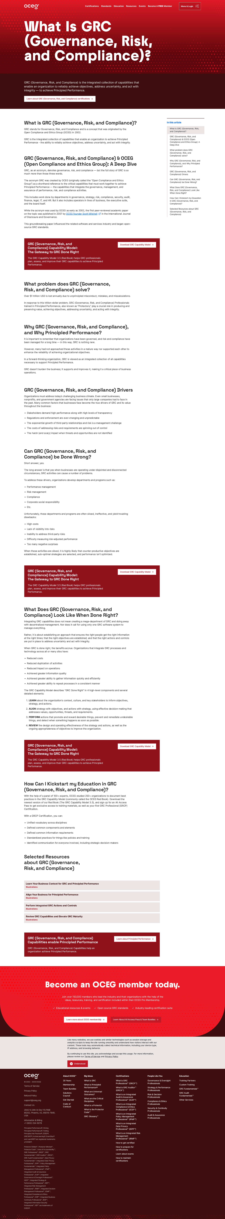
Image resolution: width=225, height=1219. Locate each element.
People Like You (155, 1076)
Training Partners (187, 1080)
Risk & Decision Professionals (154, 1095)
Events (142, 6)
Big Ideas (88, 1076)
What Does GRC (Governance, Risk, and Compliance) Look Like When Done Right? (184, 190)
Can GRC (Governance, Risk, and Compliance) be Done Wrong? (185, 180)
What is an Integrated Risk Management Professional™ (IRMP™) (128, 1136)
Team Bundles (69, 1089)
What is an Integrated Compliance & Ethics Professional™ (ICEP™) (126, 1107)
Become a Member (160, 6)
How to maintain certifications (123, 1159)
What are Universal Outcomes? (93, 1093)
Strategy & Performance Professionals (159, 1088)
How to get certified (125, 1143)
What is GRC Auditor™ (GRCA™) (126, 1088)
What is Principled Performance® (92, 1086)
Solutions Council (67, 1094)
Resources (131, 6)
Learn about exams (125, 1154)
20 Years (67, 1080)
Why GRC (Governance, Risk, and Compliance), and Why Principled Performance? (185, 164)
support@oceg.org (32, 1100)
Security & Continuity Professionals (157, 1109)
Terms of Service (92, 1056)
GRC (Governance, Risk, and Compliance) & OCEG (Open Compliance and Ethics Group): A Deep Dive (185, 140)
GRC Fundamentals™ (188, 1089)
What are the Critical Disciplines (93, 1100)
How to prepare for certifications (125, 1148)
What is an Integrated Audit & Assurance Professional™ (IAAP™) (126, 1097)
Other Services (186, 1100)
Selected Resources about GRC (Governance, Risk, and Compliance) (184, 212)
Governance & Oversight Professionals (159, 1082)
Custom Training (187, 1085)
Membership (69, 1085)
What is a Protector (93, 1105)
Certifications (92, 6)
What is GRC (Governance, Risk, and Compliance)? (184, 130)
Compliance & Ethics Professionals (157, 1102)
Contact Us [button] (29, 1105)
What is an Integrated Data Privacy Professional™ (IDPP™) (126, 1126)
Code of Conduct (67, 1105)
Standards (106, 6)
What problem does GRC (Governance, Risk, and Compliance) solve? (181, 153)
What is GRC (90, 1080)
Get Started (68, 1100)
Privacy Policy (111, 1056)
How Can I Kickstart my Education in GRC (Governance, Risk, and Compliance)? (185, 201)
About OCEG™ (69, 1076)
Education (119, 6)
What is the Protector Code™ (94, 1110)
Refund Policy (30, 1095)
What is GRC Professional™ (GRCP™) (126, 1082)
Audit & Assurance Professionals (156, 1116)
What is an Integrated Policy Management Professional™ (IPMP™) (126, 1117)
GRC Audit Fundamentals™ (186, 1094)
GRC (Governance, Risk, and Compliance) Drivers (183, 173)
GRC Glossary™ (91, 1116)
